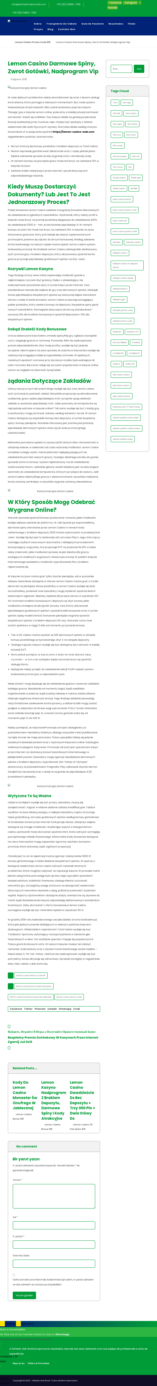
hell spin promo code (123, 310)
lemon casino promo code (69, 997)
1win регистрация (119, 156)
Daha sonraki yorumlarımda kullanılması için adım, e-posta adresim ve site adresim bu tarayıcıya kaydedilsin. (53, 1282)
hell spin (117, 242)
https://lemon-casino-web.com (73, 132)
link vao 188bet (119, 342)
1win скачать (118, 167)
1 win (115, 102)
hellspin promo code (122, 321)
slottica (116, 364)
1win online (132, 124)
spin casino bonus (121, 396)
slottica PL (130, 364)
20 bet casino (119, 177)
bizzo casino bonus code (124, 210)
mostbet (136, 342)
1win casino (131, 113)
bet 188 (134, 188)
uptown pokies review (123, 439)
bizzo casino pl (120, 220)
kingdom (117, 331)
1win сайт (136, 156)
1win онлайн (118, 145)
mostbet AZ (118, 353)
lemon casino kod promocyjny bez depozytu (31, 997)
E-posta (18, 1236)
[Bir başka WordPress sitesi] (21, 24)
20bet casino (119, 188)
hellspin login (119, 299)
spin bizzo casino (121, 385)
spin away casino (121, 374)
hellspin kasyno (120, 288)
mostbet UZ (134, 353)
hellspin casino (120, 253)
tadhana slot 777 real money (126, 407)
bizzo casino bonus (122, 199)
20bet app (136, 177)
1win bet (116, 113)
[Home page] (9, 42)
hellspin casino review (123, 278)
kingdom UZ (132, 331)
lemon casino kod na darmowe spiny (34, 986)
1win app (127, 102)
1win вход (117, 134)
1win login (117, 124)
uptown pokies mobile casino (126, 428)
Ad (15, 1217)
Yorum (17, 1180)
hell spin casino (133, 242)
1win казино (131, 134)
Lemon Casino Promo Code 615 (31, 975)
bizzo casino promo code (125, 231)
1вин (130, 167)
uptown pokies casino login (126, 417)
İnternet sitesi (21, 1255)
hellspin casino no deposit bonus (125, 265)
